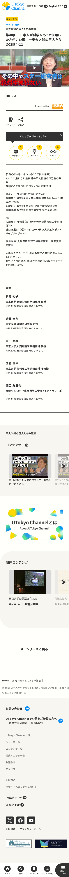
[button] (16, 153)
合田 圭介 (12, 318)
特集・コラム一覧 (15, 755)
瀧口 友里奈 (13, 385)
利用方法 (10, 780)
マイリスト (12, 769)
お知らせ (10, 762)
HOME (5, 680)
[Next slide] (64, 466)
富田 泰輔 (12, 341)
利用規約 (10, 829)
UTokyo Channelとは (18, 735)
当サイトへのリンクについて (21, 787)
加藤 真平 (12, 363)
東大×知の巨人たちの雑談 (21, 29)
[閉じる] (61, 135)
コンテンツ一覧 (14, 749)
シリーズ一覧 (13, 742)
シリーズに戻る (37, 649)
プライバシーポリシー (31, 829)
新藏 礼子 (12, 296)
